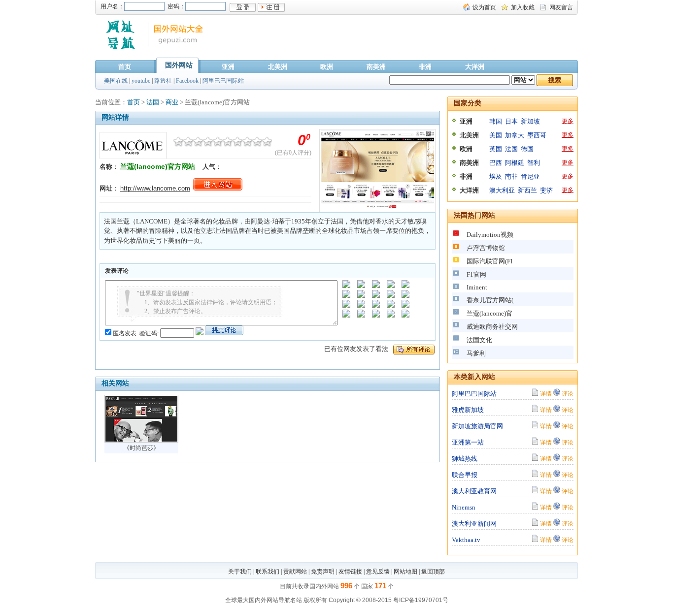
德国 (527, 149)
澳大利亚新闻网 (474, 523)
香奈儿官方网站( (490, 300)
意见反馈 (378, 571)
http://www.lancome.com (155, 188)
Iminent (477, 287)
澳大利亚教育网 (474, 491)
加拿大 (514, 135)
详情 (546, 393)
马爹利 (476, 353)
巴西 (495, 162)
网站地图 (405, 571)
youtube (141, 80)
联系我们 (267, 571)
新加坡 (530, 121)
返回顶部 (433, 571)
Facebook (187, 80)
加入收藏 (523, 7)
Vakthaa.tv (466, 539)
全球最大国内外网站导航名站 (263, 600)
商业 (172, 102)
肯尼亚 (530, 176)
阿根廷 (514, 162)
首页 (124, 66)
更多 (567, 121)
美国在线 (116, 80)
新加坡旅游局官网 (477, 426)
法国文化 (479, 340)
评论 (567, 393)
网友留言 (561, 7)
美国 (495, 135)
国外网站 (179, 65)
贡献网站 (295, 571)
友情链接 (350, 571)
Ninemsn (463, 507)
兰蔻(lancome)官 (489, 313)
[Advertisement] (402, 41)
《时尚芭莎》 (141, 448)
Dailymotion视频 (490, 234)
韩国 (495, 121)
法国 (152, 102)
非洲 (425, 66)
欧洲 (326, 66)
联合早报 (464, 475)
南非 (511, 176)
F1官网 (476, 274)
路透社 (163, 80)
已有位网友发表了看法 (356, 348)
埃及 (495, 176)
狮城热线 (464, 458)
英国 (495, 149)
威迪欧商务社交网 (492, 326)
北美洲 (277, 66)
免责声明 (323, 571)
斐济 (546, 190)
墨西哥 (536, 135)
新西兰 (527, 190)
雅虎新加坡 (468, 410)
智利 (533, 162)
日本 (511, 121)
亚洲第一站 (468, 442)
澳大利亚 (502, 190)
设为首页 (484, 7)
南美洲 (376, 66)
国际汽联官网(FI (489, 261)
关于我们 (240, 571)
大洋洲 (474, 66)
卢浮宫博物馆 (486, 248)
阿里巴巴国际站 (223, 80)
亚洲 (228, 66)
